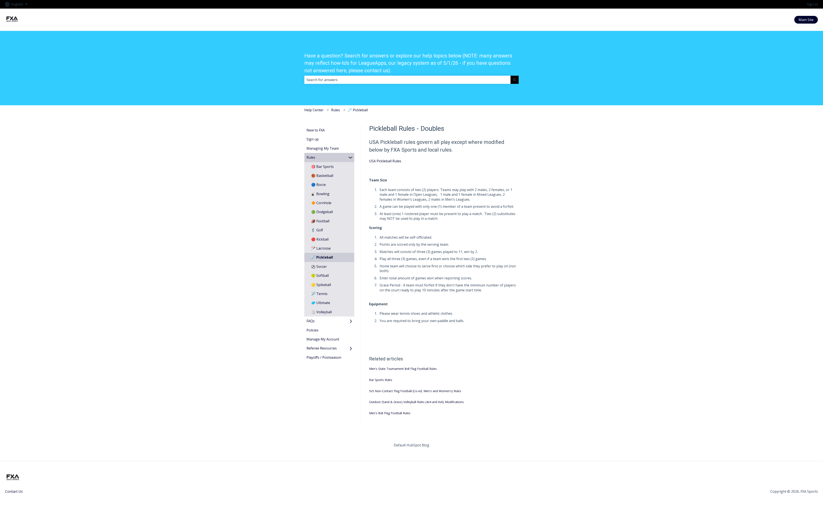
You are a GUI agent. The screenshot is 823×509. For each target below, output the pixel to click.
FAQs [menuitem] (310, 321)
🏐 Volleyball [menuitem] (321, 312)
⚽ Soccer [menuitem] (319, 266)
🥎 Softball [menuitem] (320, 275)
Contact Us (14, 491)
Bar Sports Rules (380, 380)
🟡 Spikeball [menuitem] (321, 284)
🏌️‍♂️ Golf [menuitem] (317, 230)
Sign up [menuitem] (312, 139)
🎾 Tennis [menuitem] (319, 293)
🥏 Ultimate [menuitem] (320, 302)
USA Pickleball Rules (385, 161)
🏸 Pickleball (358, 110)
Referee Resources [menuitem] (321, 348)
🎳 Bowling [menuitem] (320, 193)
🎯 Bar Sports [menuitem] (322, 166)
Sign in (812, 4)
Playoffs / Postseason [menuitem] (323, 357)
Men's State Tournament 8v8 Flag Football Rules (403, 369)
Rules (335, 110)
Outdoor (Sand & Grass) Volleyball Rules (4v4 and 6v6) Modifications (416, 402)
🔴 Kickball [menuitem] (320, 239)
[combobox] (407, 80)
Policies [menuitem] (312, 330)
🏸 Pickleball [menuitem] (322, 257)
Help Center (314, 110)
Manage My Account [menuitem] (322, 339)
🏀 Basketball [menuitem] (322, 175)
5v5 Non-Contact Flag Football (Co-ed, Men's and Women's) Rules (415, 391)
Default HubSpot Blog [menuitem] (411, 445)
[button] (350, 157)
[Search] (515, 80)
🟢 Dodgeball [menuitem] (322, 211)
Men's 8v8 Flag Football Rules (389, 413)
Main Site (806, 19)
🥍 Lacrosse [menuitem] (321, 248)
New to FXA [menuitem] (315, 130)
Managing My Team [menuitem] (322, 148)
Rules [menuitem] (310, 157)
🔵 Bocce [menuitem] (318, 184)
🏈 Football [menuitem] (320, 221)
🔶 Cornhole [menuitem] (321, 202)
